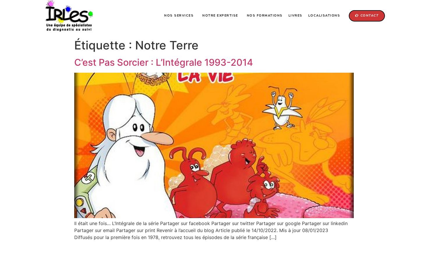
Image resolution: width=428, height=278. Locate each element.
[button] (367, 15)
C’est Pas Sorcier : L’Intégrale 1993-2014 (163, 62)
